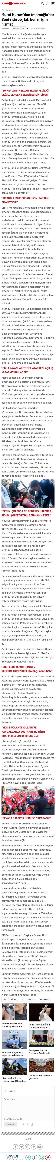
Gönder (10, 1124)
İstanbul (31, 999)
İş (22, 999)
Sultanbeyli (44, 999)
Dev (5, 999)
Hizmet (14, 999)
